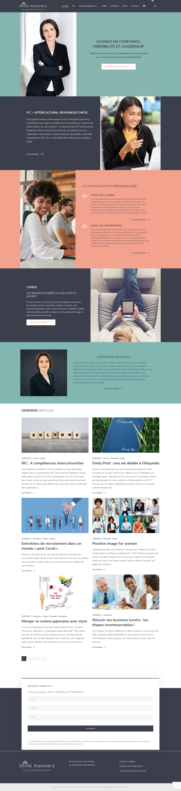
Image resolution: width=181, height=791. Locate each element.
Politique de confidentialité (131, 766)
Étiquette (114, 458)
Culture (36, 458)
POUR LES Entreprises (106, 225)
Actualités (37, 538)
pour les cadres (103, 195)
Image (42, 458)
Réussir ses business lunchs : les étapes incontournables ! (120, 622)
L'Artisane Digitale (105, 787)
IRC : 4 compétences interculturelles (53, 463)
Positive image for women (114, 543)
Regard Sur (124, 787)
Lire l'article (26, 493)
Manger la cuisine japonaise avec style (54, 621)
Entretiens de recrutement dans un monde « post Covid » (51, 546)
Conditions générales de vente (132, 770)
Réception (63, 616)
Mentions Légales (127, 761)
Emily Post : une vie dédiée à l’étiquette (125, 463)
